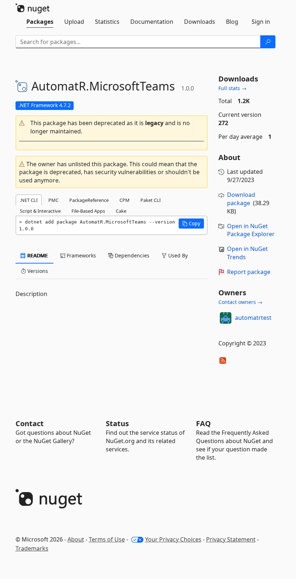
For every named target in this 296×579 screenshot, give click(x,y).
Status (117, 423)
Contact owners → (240, 302)
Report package (248, 272)
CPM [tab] (124, 200)
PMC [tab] (53, 200)
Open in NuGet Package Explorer (251, 230)
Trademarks (32, 548)
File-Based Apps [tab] (88, 211)
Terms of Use (107, 539)
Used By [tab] (177, 255)
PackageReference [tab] (89, 200)
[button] (111, 127)
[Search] (267, 41)
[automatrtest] (225, 317)
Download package (241, 199)
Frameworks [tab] (80, 255)
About (76, 539)
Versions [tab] (37, 271)
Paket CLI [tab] (150, 200)
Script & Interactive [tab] (40, 211)
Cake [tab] (121, 211)
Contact (30, 423)
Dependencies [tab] (131, 255)
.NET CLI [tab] (29, 200)
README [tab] (37, 255)
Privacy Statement (231, 539)
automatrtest (253, 318)
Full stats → (232, 88)
